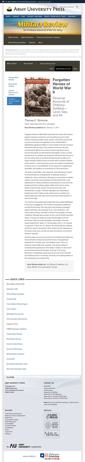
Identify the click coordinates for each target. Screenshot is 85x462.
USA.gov (8, 434)
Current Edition (11, 309)
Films (23, 16)
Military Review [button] (13, 37)
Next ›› (76, 69)
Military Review (12, 63)
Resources (71, 16)
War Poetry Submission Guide (16, 369)
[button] (45, 2)
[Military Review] (42, 26)
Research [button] (32, 42)
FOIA (7, 430)
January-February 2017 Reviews (13, 92)
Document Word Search (14, 349)
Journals (16, 16)
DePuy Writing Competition (17, 42)
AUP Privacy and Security (13, 414)
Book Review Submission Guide (17, 364)
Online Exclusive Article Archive (17, 319)
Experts (46, 16)
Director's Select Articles (14, 344)
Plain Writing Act (10, 422)
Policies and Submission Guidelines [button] (48, 37)
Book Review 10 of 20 (63, 69)
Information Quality (11, 420)
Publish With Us (55, 16)
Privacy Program (10, 426)
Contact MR (10, 359)
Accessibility (9, 424)
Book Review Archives (13, 85)
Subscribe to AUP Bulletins (52, 394)
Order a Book (48, 390)
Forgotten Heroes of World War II (14, 101)
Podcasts (30, 16)
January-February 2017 (48, 63)
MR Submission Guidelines (15, 354)
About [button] (40, 42)
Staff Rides (38, 16)
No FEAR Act (9, 428)
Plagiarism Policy (12, 324)
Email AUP (47, 386)
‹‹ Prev (51, 69)
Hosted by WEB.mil (29, 456)
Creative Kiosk (11, 299)
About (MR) (15, 284)
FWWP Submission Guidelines (17, 329)
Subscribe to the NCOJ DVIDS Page (55, 398)
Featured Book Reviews (13, 78)
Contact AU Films (49, 388)
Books (8, 16)
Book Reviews (28, 63)
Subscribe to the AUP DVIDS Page (55, 396)
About (64, 16)
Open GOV (8, 432)
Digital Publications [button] (27, 37)
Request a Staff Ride (51, 392)
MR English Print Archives (15, 314)
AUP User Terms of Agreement (15, 416)
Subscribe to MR (12, 289)
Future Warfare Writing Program (17, 304)
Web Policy (8, 418)
